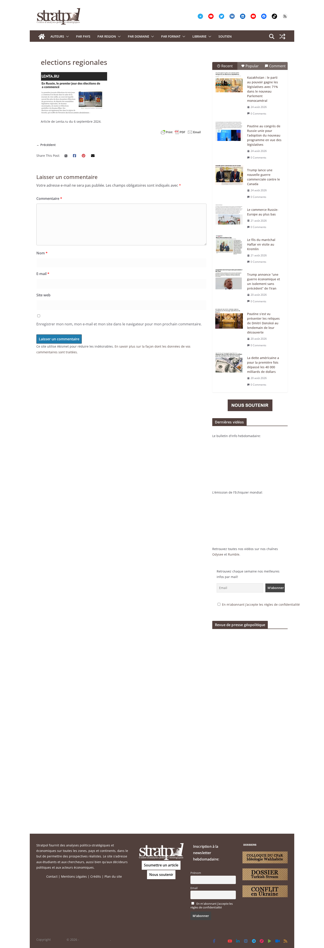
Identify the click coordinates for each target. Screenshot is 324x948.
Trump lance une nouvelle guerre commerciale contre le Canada (263, 177)
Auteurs (57, 36)
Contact (52, 876)
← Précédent (46, 145)
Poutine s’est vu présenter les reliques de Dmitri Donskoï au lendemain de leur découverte (263, 323)
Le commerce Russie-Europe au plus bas (262, 212)
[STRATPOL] (41, 36)
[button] (66, 36)
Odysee (217, 554)
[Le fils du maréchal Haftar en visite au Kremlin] (229, 245)
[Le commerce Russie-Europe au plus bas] (229, 214)
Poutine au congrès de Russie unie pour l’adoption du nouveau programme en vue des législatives (264, 135)
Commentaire (49, 198)
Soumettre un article (161, 865)
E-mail (42, 273)
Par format (171, 36)
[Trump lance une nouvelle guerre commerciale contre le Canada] (229, 175)
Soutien (225, 36)
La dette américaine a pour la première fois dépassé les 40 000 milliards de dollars (263, 365)
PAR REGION (106, 36)
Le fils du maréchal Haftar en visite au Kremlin (261, 244)
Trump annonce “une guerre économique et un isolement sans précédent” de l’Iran (263, 281)
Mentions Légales (74, 876)
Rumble (233, 554)
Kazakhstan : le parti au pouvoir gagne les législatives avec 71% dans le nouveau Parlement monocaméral (262, 89)
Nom (42, 253)
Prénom (195, 873)
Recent (227, 66)
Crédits (95, 876)
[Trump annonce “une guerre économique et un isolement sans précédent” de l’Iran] (229, 279)
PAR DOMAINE (138, 36)
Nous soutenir (161, 874)
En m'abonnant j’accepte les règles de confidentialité (261, 604)
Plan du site (113, 876)
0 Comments (258, 113)
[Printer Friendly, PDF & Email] (180, 132)
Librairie (199, 36)
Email (193, 888)
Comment (277, 66)
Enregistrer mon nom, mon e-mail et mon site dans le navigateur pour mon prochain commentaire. (119, 324)
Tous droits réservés (95, 939)
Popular (252, 66)
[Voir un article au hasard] (282, 36)
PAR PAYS (83, 36)
